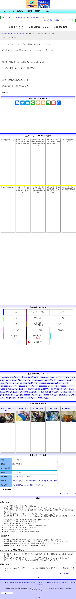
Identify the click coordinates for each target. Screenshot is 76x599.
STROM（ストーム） (12, 395)
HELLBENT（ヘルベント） (28, 386)
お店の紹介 (20, 11)
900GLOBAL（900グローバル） (11, 377)
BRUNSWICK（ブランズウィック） (18, 380)
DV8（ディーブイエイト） (10, 383)
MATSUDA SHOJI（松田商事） (38, 389)
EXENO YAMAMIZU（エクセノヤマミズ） (54, 383)
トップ (7, 582)
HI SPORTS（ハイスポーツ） (49, 386)
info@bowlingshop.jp (39, 590)
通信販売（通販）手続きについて (35, 582)
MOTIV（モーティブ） (59, 389)
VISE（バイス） (43, 398)
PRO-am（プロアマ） (32, 392)
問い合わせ (62, 582)
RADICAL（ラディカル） (50, 392)
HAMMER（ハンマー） (9, 386)
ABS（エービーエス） (31, 377)
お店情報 (21, 33)
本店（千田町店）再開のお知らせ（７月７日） (59, 20)
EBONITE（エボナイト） (29, 383)
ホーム (4, 11)
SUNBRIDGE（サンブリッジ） (31, 395)
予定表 (49, 582)
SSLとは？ (7, 593)
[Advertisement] (38, 120)
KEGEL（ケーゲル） (68, 386)
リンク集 (46, 11)
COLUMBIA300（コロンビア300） (44, 380)
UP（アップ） (11, 398)
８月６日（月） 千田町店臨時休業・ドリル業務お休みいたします (23, 17)
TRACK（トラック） (51, 395)
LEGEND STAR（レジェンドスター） (13, 389)
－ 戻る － (38, 577)
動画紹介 (37, 11)
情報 (15, 33)
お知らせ (11, 11)
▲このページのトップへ (68, 493)
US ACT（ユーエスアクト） (27, 398)
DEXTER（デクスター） (66, 380)
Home (3, 33)
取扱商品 (29, 11)
